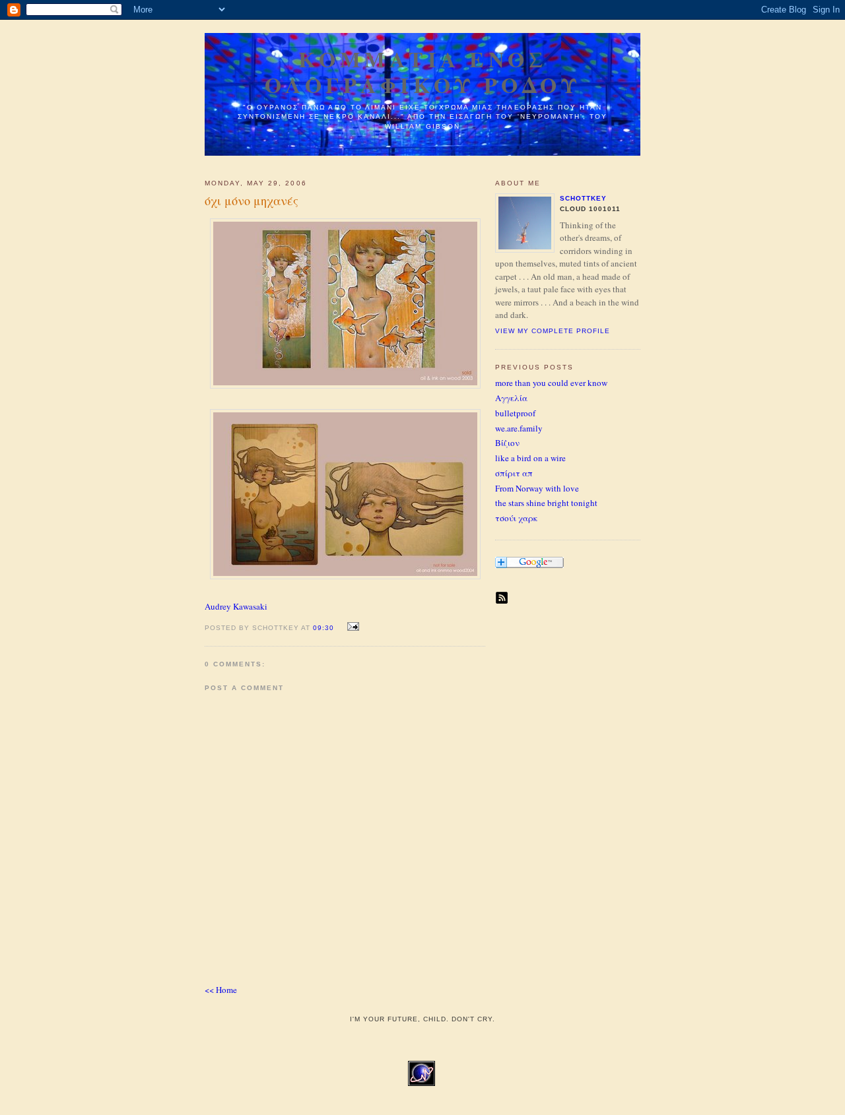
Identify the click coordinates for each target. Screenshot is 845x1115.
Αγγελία (511, 398)
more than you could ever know (551, 383)
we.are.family (519, 428)
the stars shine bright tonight (546, 503)
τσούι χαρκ (516, 518)
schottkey (583, 198)
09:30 (323, 627)
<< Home (221, 990)
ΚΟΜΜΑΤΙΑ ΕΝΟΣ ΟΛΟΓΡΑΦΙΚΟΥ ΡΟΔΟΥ (423, 72)
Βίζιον (507, 443)
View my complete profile (552, 330)
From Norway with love (537, 488)
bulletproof (515, 413)
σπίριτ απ (514, 473)
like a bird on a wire (530, 458)
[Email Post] (351, 627)
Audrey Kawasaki (236, 606)
